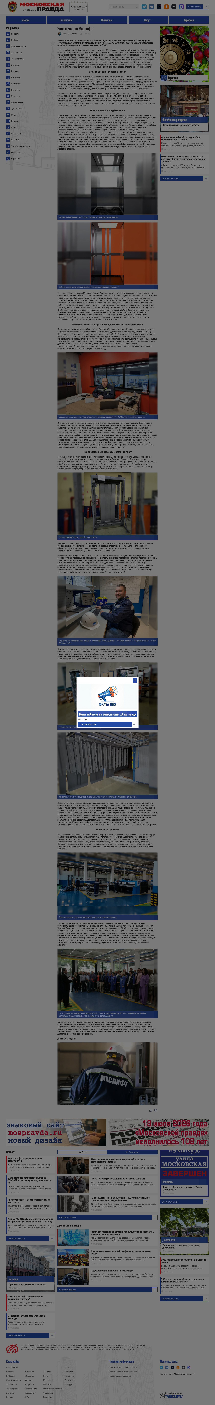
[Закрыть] (135, 680)
